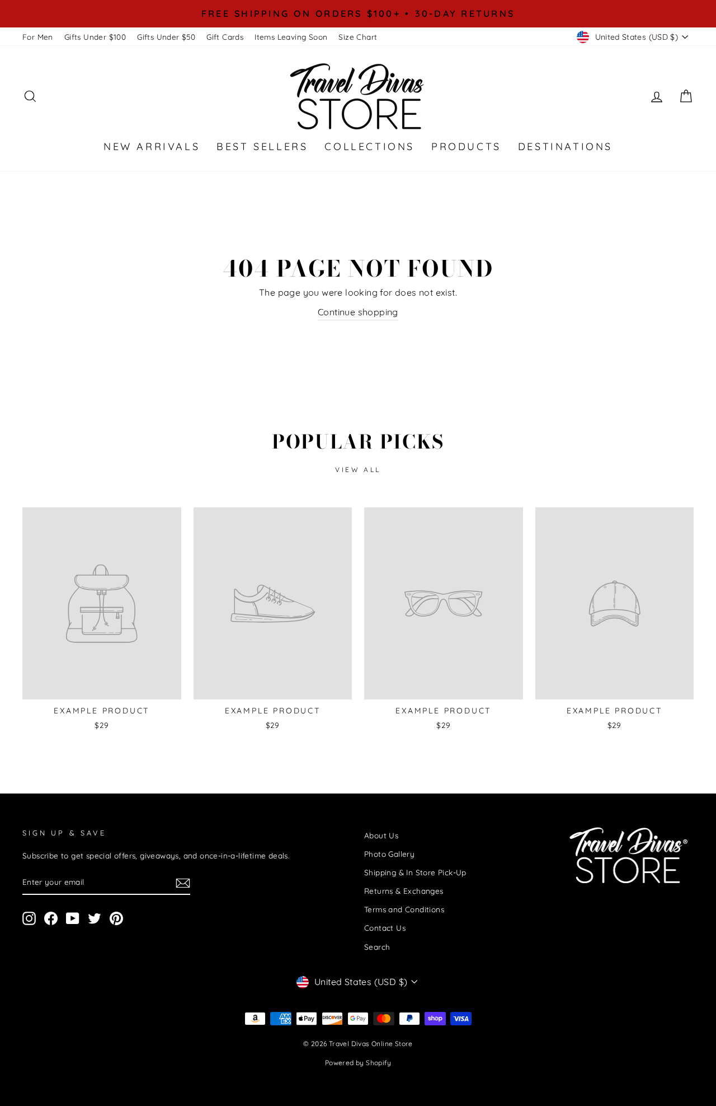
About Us (381, 835)
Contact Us (385, 927)
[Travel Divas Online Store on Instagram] (29, 919)
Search (377, 946)
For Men (37, 36)
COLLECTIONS (369, 146)
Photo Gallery (389, 853)
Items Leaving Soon (291, 36)
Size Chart (357, 36)
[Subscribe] (183, 882)
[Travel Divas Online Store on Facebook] (51, 919)
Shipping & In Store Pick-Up (415, 872)
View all (358, 469)
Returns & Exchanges (404, 890)
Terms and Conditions (404, 909)
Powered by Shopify (358, 1062)
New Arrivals (151, 146)
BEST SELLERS (262, 146)
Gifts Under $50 (166, 36)
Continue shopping (358, 312)
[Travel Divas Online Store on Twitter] (94, 919)
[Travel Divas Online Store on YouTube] (72, 919)
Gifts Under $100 (95, 36)
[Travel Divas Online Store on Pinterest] (116, 919)
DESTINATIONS (565, 146)
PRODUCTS (466, 146)
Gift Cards (224, 36)
